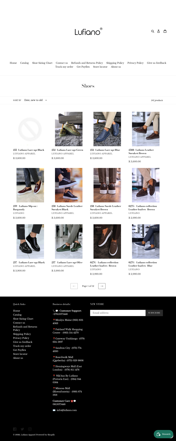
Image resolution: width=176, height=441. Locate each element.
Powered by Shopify (45, 435)
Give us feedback (22, 342)
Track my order (22, 346)
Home (16, 310)
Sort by (17, 100)
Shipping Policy (22, 334)
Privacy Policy (21, 338)
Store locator (20, 354)
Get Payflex (19, 350)
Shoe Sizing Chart (23, 318)
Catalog (17, 314)
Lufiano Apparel (28, 435)
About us (18, 358)
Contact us (19, 322)
